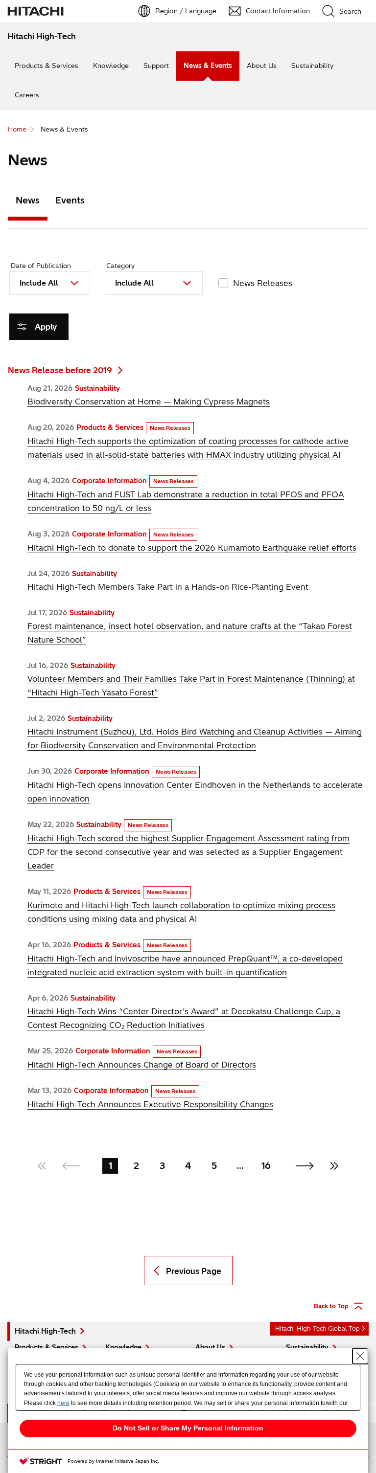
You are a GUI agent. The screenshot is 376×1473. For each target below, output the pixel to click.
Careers (27, 95)
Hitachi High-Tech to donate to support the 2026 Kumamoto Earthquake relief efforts (191, 548)
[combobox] (49, 283)
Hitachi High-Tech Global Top (317, 1328)
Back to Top (331, 1306)
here (63, 1403)
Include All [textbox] (39, 283)
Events (70, 200)
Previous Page (193, 1271)
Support (156, 65)
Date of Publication (41, 265)
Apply (46, 327)
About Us (262, 65)
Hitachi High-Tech (45, 1331)
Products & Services (46, 65)
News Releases (262, 283)
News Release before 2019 (60, 370)
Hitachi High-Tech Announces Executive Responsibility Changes (150, 1104)
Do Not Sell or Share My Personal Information (188, 1428)
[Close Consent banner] (360, 1356)
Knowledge (111, 65)
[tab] (27, 202)
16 (266, 1165)
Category (120, 265)
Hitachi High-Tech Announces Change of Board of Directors (141, 1065)
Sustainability (312, 65)
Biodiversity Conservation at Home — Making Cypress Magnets (148, 401)
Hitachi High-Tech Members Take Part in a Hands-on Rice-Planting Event (167, 587)
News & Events (208, 65)
